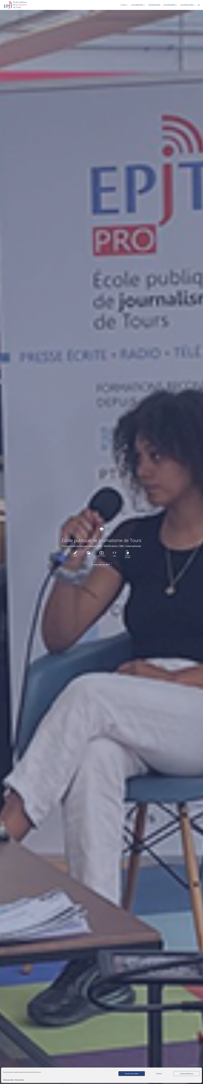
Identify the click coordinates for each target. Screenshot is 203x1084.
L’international (154, 5)
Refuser (159, 1074)
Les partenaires (169, 5)
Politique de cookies (8, 1080)
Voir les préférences (186, 1074)
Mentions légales (19, 1080)
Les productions (186, 5)
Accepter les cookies (132, 1074)
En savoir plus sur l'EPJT (100, 565)
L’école (123, 5)
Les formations (137, 5)
